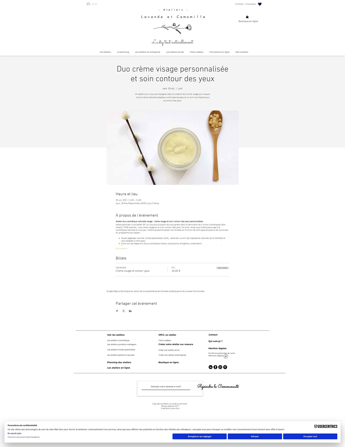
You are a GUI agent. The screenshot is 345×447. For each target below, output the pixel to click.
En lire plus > (122, 248)
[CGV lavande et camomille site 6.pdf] (226, 356)
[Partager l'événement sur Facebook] (117, 311)
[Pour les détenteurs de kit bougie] (259, 4)
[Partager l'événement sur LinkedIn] (130, 311)
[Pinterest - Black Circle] (225, 367)
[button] (247, 16)
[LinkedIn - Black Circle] (211, 367)
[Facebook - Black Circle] (215, 367)
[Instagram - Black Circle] (220, 367)
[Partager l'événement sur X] (123, 311)
